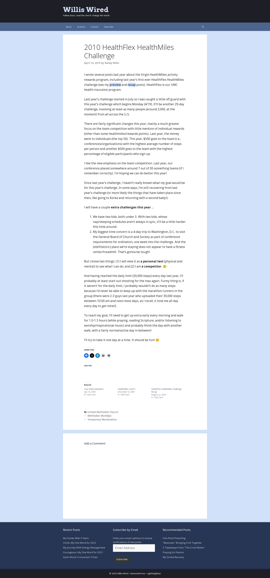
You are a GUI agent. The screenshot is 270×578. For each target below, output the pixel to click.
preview (115, 85)
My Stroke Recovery (173, 557)
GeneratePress (137, 573)
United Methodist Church (102, 412)
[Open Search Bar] (203, 27)
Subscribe (108, 26)
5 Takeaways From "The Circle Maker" (184, 547)
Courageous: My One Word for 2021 (83, 552)
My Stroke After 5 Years (76, 538)
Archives (81, 26)
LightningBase (154, 573)
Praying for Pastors (173, 552)
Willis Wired (86, 9)
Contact (94, 26)
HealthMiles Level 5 (126, 389)
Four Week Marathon (94, 389)
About (69, 26)
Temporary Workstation (102, 419)
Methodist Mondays (99, 415)
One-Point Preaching (174, 538)
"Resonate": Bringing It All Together (182, 542)
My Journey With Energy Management (84, 547)
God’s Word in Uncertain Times (80, 557)
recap (132, 85)
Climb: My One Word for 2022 (79, 542)
